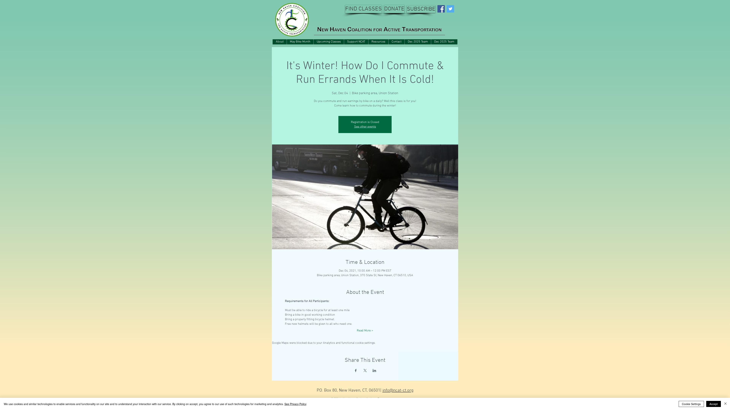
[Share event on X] (365, 370)
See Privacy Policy (295, 404)
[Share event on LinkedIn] (374, 370)
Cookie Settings (691, 404)
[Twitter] (450, 9)
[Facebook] (441, 9)
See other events (365, 127)
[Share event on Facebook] (356, 370)
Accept (713, 404)
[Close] (725, 404)
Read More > (365, 331)
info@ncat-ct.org (397, 390)
